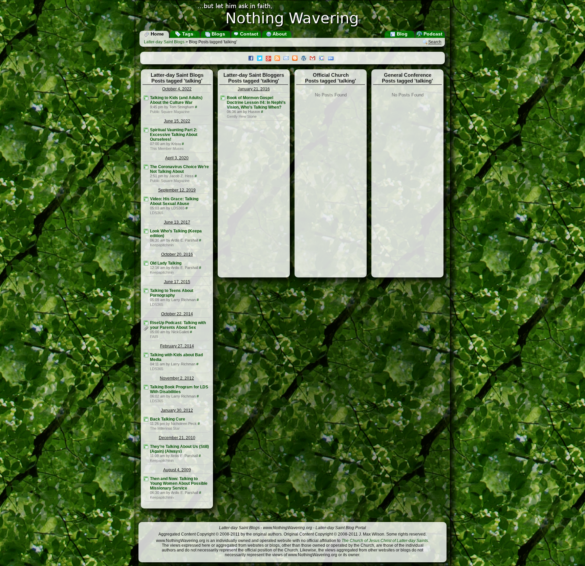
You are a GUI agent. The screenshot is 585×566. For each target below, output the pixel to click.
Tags (187, 34)
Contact (248, 34)
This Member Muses (167, 148)
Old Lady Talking (165, 263)
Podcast (432, 34)
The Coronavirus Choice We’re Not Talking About (179, 169)
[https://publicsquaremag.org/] (146, 97)
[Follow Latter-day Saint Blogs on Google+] (270, 59)
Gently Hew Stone (242, 116)
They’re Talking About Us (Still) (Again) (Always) (179, 449)
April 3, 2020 (177, 158)
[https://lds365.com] (146, 199)
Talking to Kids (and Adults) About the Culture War (176, 100)
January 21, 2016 (254, 89)
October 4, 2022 (177, 89)
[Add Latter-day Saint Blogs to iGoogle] (323, 59)
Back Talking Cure (167, 419)
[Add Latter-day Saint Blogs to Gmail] (314, 58)
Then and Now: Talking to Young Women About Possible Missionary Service (179, 483)
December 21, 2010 (177, 437)
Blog (401, 34)
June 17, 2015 (177, 281)
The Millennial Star (165, 428)
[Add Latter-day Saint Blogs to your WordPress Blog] (305, 58)
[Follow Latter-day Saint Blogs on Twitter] (261, 58)
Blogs (217, 34)
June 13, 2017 (177, 222)
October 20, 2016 (177, 254)
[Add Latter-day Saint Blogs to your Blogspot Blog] (296, 58)
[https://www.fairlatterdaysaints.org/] (146, 322)
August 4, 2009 (177, 470)
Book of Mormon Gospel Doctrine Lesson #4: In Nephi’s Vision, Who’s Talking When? (256, 102)
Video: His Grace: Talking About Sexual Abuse (174, 201)
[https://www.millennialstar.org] (146, 419)
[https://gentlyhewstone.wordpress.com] (222, 97)
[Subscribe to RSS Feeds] (279, 58)
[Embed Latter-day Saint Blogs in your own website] (332, 58)
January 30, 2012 (177, 410)
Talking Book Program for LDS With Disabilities (179, 389)
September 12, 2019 (177, 190)
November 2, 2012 (177, 378)
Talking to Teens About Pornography (171, 293)
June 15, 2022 (177, 121)
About (279, 34)
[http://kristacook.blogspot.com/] (146, 130)
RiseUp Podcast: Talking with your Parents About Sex (178, 325)
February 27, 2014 (177, 346)
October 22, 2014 (177, 314)
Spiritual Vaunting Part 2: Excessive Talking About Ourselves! (173, 135)
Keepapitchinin (162, 245)
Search (434, 42)
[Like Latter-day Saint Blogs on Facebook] (252, 58)
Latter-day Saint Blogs (164, 42)
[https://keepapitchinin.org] (146, 231)
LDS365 (156, 213)
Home (156, 34)
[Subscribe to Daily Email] (287, 58)
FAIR (154, 337)
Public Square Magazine (170, 112)
